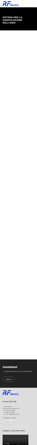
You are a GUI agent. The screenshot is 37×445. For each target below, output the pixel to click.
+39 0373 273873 (10, 410)
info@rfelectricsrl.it (14, 414)
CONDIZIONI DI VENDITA (9, 418)
